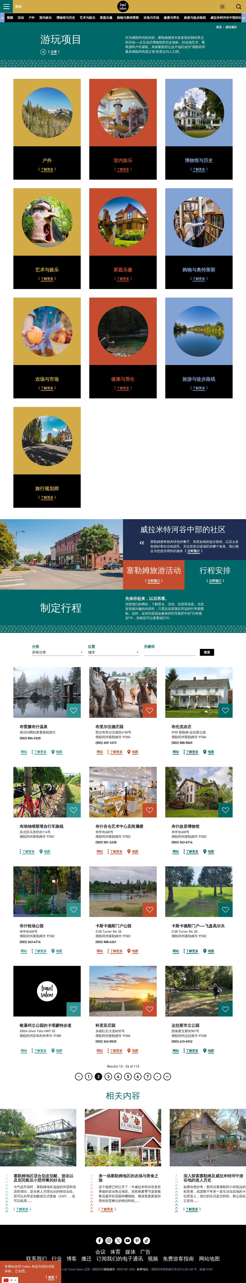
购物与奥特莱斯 (199, 270)
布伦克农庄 (181, 726)
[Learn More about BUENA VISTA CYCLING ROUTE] (47, 792)
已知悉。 (21, 1271)
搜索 (207, 652)
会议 (100, 1252)
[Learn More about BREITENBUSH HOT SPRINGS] (47, 692)
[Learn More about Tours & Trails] (199, 331)
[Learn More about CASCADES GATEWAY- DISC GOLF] (199, 891)
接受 (51, 1277)
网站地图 (209, 1259)
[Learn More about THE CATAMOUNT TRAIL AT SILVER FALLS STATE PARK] (47, 991)
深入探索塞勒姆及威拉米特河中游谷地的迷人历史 (213, 1178)
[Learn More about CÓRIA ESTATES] (123, 991)
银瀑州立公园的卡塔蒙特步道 (45, 1025)
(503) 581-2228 (106, 842)
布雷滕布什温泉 (34, 726)
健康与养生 (123, 379)
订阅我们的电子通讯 (119, 1259)
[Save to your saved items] (73, 710)
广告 (145, 1252)
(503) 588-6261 (106, 942)
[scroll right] (243, 17)
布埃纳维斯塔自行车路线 (41, 826)
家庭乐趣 (123, 270)
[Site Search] (238, 6)
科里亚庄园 (105, 1025)
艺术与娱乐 (47, 270)
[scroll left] (2, 17)
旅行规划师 (47, 488)
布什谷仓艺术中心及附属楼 (119, 826)
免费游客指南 (178, 1259)
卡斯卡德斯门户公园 (113, 926)
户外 (47, 160)
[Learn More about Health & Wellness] (123, 331)
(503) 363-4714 (182, 842)
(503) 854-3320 (30, 738)
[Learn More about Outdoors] (47, 112)
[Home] (123, 6)
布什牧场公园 (32, 926)
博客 (71, 1259)
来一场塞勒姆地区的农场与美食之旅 (128, 1178)
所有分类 (39, 652)
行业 (57, 1259)
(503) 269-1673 (106, 743)
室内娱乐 (123, 160)
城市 (91, 652)
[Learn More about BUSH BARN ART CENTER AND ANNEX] (123, 792)
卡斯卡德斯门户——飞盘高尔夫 (198, 926)
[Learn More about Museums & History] (199, 112)
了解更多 (47, 169)
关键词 (149, 646)
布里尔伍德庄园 (109, 726)
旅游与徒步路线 (199, 379)
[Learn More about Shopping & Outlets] (199, 222)
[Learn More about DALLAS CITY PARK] (199, 991)
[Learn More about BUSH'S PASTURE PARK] (47, 891)
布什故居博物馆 (185, 826)
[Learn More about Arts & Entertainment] (47, 222)
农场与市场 (47, 379)
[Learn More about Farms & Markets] (47, 331)
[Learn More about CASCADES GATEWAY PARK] (123, 891)
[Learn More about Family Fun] (123, 222)
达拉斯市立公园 (185, 1025)
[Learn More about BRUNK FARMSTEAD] (199, 692)
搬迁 (86, 1259)
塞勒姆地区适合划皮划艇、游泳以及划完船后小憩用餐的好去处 (43, 1178)
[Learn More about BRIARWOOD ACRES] (123, 692)
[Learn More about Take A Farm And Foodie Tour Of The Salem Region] (123, 1137)
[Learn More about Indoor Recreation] (123, 112)
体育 (115, 1252)
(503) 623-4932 (182, 1041)
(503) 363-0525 (106, 1041)
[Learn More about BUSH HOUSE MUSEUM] (199, 792)
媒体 (130, 1252)
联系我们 (36, 1259)
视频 (153, 1259)
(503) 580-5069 (182, 743)
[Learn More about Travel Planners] (47, 440)
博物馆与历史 (199, 160)
